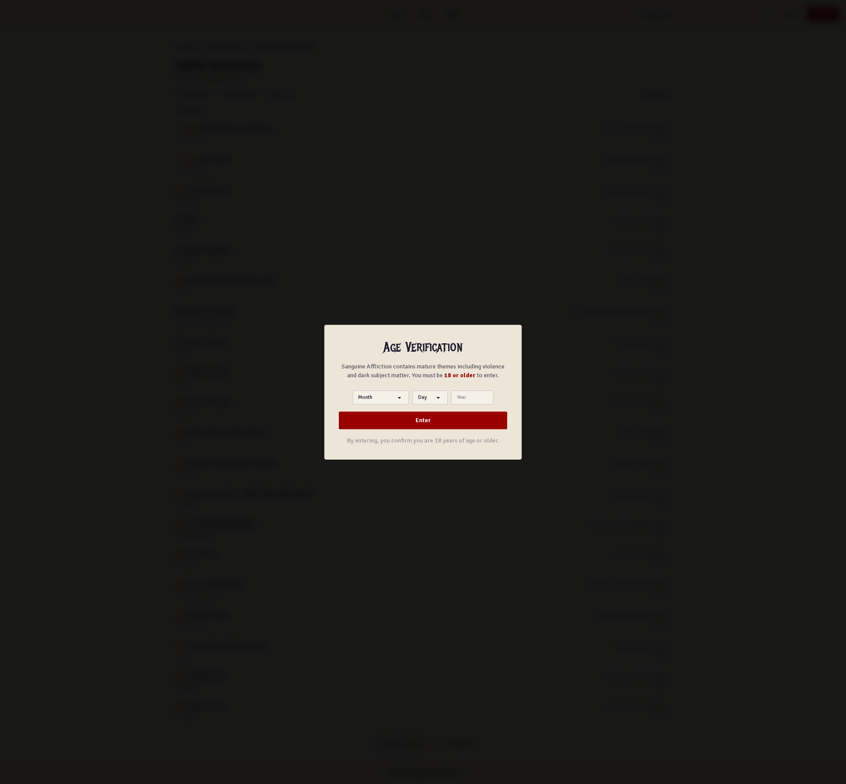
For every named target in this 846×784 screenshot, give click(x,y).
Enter (423, 420)
